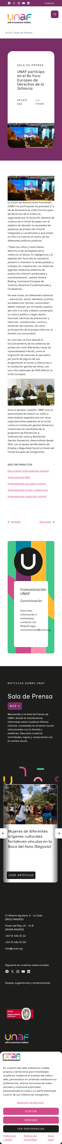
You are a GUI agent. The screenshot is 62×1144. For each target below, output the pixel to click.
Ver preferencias (31, 1128)
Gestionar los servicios (30, 1102)
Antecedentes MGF (19, 477)
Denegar (31, 1120)
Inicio (9, 32)
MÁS (13, 706)
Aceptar (31, 1111)
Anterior (16, 521)
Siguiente (45, 521)
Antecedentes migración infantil (27, 496)
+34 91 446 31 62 (15, 935)
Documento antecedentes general (28, 470)
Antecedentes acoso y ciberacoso (28, 490)
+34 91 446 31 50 (15, 942)
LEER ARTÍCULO (21, 875)
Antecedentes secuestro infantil (27, 483)
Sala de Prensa (23, 32)
